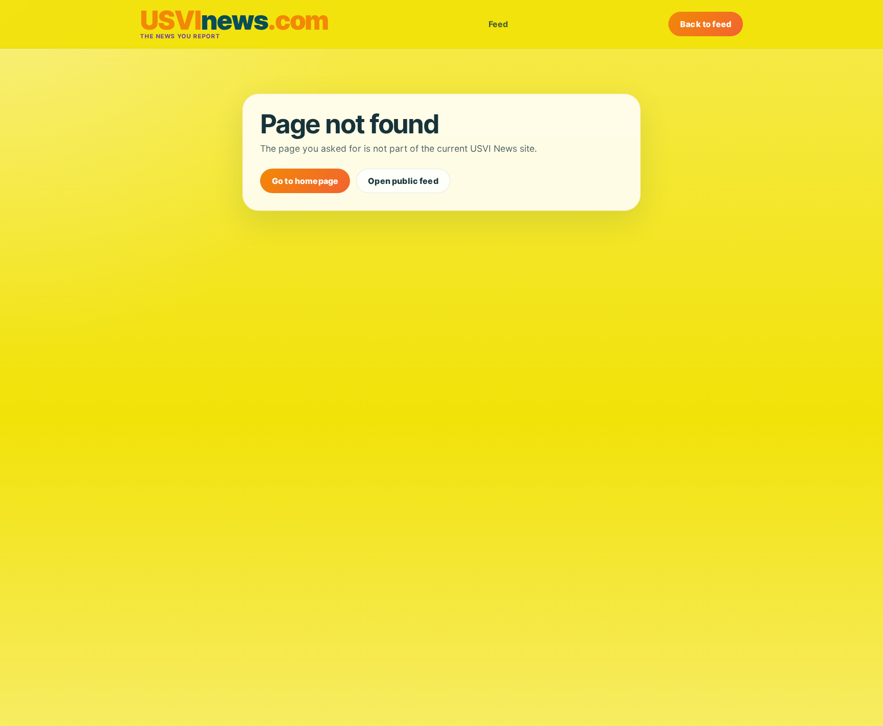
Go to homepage (305, 181)
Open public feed (403, 181)
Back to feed (705, 24)
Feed (498, 24)
